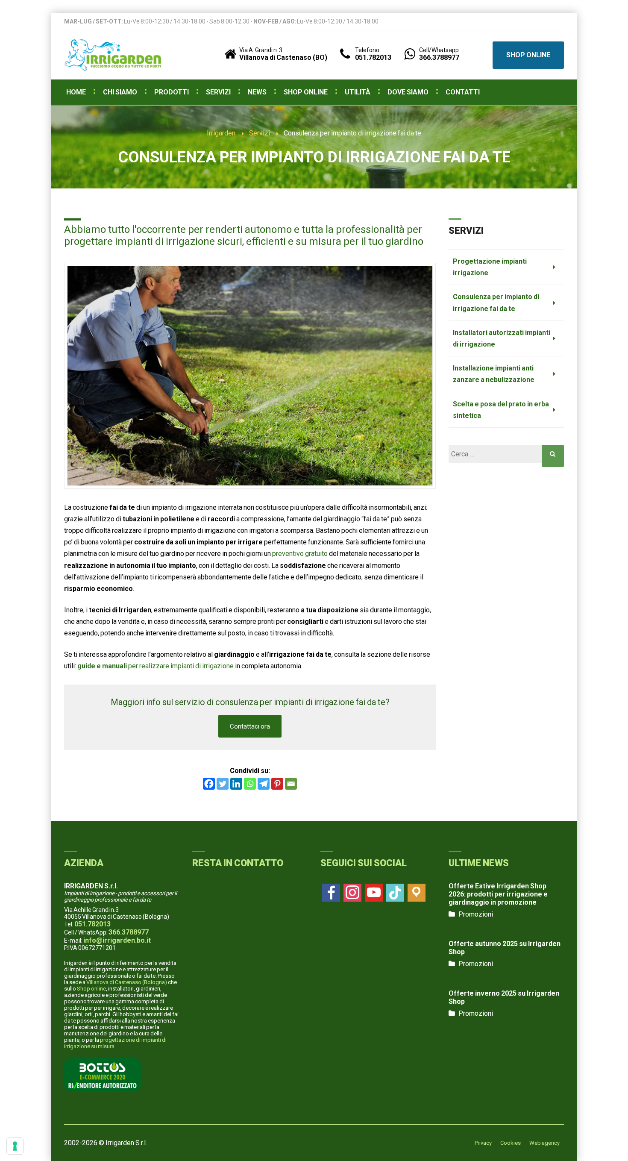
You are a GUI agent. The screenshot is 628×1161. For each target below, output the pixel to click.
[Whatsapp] (250, 784)
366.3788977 (129, 932)
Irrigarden (221, 133)
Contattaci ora (250, 726)
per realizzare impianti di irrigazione (155, 666)
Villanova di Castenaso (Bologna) (126, 982)
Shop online (91, 988)
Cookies (510, 1143)
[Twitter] (223, 784)
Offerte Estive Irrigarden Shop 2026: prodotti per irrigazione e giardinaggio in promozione (498, 894)
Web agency (544, 1143)
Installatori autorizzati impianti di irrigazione (501, 338)
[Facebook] (209, 784)
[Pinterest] (277, 784)
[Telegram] (264, 784)
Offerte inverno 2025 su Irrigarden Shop (504, 997)
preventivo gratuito (300, 554)
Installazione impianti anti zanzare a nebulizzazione (493, 374)
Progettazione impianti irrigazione (490, 267)
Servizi (259, 133)
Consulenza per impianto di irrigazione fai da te (496, 302)
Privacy (483, 1143)
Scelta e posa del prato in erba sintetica (501, 410)
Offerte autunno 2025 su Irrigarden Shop (505, 948)
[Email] (291, 784)
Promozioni (475, 914)
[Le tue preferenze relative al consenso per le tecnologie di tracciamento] (15, 1146)
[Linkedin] (236, 784)
